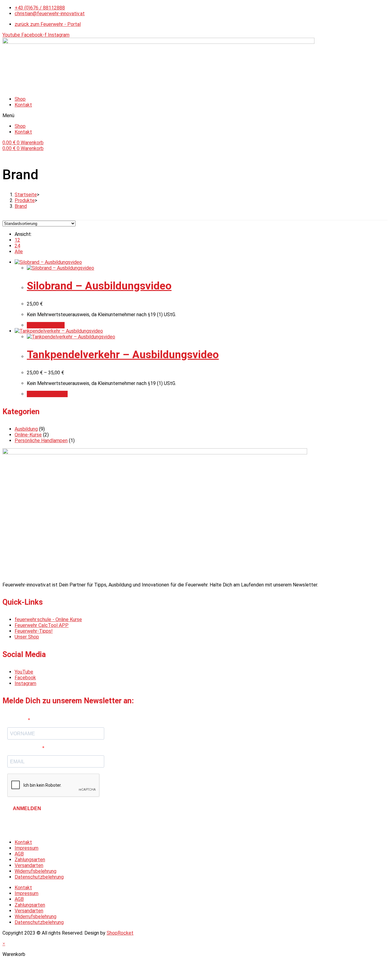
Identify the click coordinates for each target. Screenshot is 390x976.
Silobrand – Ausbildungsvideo (99, 286)
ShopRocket (120, 933)
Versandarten (29, 865)
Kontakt (23, 105)
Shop (20, 99)
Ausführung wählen (47, 394)
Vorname (17, 720)
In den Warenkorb (45, 325)
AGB (19, 854)
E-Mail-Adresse (24, 748)
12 (17, 240)
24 (17, 246)
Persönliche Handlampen (41, 440)
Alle (19, 251)
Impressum (26, 848)
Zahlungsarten (30, 859)
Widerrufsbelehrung (35, 871)
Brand (21, 206)
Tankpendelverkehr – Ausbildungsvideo (123, 354)
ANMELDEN (27, 808)
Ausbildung (26, 429)
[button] (195, 115)
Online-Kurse (28, 435)
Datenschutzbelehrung (39, 877)
